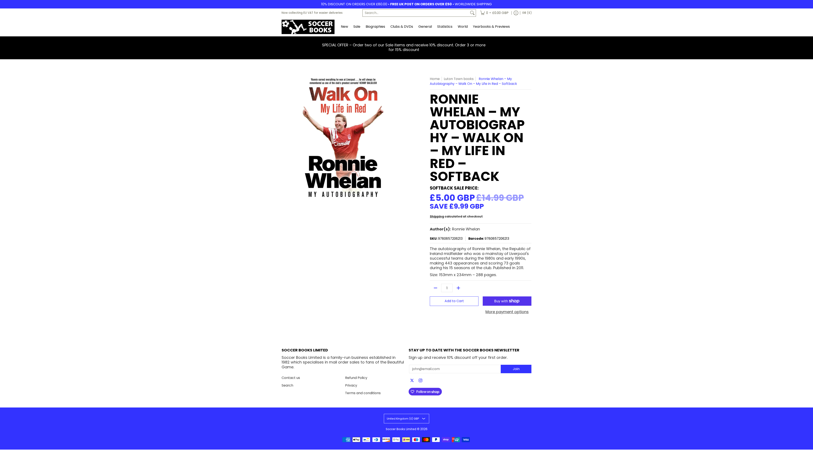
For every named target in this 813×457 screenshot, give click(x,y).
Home (435, 78)
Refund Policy (356, 377)
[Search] (472, 13)
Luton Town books (459, 78)
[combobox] (416, 13)
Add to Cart (454, 301)
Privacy (351, 385)
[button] (412, 381)
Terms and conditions (363, 393)
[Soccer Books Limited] (308, 27)
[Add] (458, 288)
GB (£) (527, 13)
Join (516, 368)
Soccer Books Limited (401, 429)
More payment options (507, 312)
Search (287, 385)
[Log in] (516, 13)
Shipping (437, 216)
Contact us (291, 377)
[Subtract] (435, 288)
